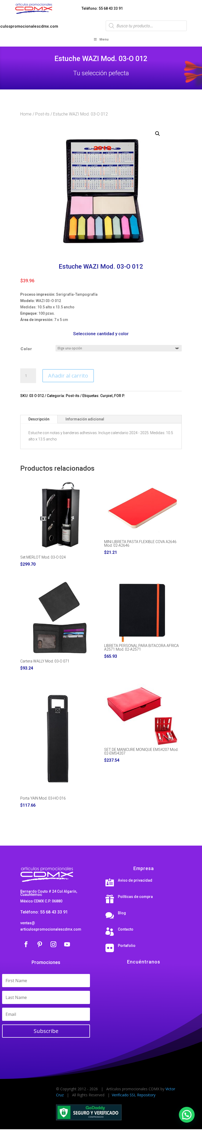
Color (26, 348)
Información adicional (84, 419)
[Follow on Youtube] (67, 944)
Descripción (38, 419)
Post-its (42, 114)
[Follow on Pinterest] (40, 944)
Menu (104, 39)
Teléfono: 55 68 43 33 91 (102, 8)
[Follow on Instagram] (53, 944)
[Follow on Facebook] (26, 944)
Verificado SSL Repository (133, 1094)
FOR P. (119, 396)
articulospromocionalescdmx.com (50, 929)
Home (26, 114)
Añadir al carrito (68, 375)
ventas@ (27, 923)
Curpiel (106, 396)
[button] (157, 133)
